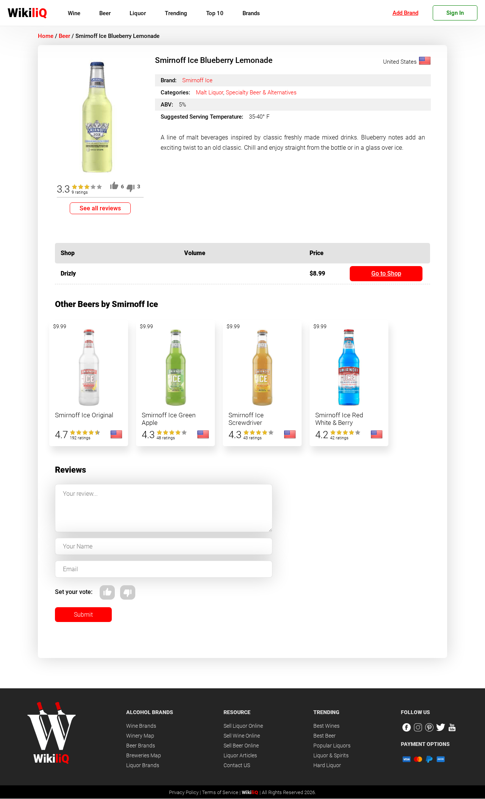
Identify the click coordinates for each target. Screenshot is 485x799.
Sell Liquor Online (243, 726)
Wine (74, 13)
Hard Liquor (327, 765)
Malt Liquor (209, 92)
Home (45, 36)
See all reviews (100, 208)
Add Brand (405, 12)
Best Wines (326, 726)
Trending (176, 13)
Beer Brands (140, 746)
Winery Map (140, 736)
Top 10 (215, 13)
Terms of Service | (222, 792)
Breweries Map (143, 755)
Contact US (237, 765)
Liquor (138, 13)
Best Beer (324, 736)
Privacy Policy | (185, 792)
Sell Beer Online (241, 746)
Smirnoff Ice (197, 80)
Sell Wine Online (242, 736)
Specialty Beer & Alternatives (261, 92)
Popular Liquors (331, 746)
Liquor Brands (142, 765)
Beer (105, 13)
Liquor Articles (240, 755)
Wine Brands (141, 726)
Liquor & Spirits (331, 755)
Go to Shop (386, 273)
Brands (251, 13)
